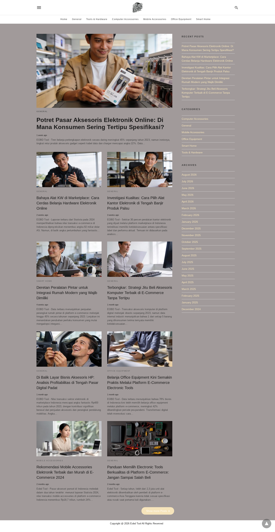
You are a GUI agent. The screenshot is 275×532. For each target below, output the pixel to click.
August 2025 (189, 255)
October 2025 (190, 241)
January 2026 (190, 221)
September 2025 (191, 248)
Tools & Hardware (96, 19)
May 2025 (187, 275)
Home (63, 19)
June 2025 (188, 268)
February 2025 (190, 295)
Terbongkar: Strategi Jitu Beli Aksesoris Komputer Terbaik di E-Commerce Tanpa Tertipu (139, 292)
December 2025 (191, 228)
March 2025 (189, 288)
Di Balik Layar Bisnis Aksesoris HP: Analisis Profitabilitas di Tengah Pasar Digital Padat (67, 382)
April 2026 (188, 201)
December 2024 (191, 309)
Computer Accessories (125, 19)
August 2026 (189, 174)
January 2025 (190, 302)
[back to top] (266, 523)
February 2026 (190, 215)
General (77, 19)
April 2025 (188, 282)
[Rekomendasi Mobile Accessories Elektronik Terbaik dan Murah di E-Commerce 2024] (69, 438)
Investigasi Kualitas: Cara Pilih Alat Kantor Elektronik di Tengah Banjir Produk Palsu (135, 203)
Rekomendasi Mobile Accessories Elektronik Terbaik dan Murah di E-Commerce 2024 (65, 472)
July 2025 (187, 262)
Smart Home (203, 19)
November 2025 (191, 235)
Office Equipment (181, 19)
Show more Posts (156, 510)
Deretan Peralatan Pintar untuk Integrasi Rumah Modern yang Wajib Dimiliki (66, 292)
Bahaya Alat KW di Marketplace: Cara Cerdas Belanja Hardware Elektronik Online (67, 203)
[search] (236, 7)
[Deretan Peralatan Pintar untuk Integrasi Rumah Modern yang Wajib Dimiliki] (69, 259)
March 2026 (189, 208)
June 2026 (188, 188)
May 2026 (187, 194)
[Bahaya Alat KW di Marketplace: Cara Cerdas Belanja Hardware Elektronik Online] (69, 169)
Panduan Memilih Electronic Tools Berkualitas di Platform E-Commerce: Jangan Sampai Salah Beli (138, 472)
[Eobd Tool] (137, 7)
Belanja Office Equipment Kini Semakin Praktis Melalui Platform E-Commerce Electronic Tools (139, 382)
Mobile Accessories (154, 19)
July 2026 (187, 181)
